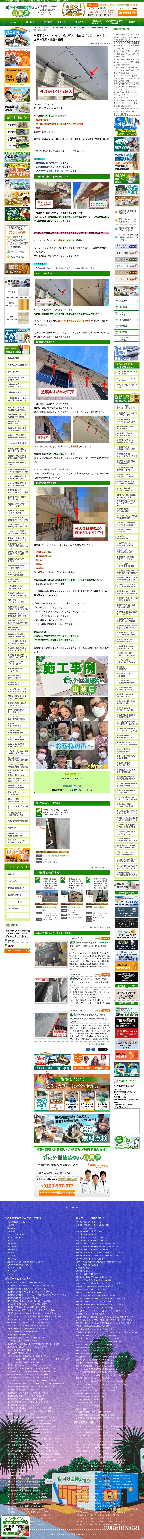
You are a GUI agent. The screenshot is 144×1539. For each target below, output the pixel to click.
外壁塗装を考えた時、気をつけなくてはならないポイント (27, 1393)
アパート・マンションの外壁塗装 (88, 1406)
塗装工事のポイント (15, 372)
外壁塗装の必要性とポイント (86, 1268)
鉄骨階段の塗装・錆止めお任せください (17, 704)
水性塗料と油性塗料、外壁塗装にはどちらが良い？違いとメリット (100, 1503)
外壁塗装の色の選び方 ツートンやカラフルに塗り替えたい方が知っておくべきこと (36, 1295)
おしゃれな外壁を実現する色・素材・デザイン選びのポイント (29, 1494)
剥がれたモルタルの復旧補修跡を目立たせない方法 (18, 525)
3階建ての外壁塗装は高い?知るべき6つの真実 (127, 496)
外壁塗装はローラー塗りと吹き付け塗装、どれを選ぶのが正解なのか (31, 1420)
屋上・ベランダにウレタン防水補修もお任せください (18, 773)
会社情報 (10, 1252)
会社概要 (131, 22)
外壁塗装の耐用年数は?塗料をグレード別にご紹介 (18, 450)
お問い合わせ (13, 909)
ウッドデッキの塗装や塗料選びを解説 (16, 718)
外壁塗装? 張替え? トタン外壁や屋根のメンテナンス (95, 1314)
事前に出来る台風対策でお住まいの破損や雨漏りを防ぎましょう (30, 1478)
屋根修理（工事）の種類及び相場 (15, 422)
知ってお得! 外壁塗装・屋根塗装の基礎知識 (22, 1331)
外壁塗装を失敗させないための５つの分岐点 (23, 1298)
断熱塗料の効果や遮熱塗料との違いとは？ (126, 736)
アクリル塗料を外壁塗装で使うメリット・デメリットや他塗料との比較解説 (103, 1478)
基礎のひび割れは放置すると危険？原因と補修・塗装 (26, 1485)
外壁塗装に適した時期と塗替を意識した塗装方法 (17, 457)
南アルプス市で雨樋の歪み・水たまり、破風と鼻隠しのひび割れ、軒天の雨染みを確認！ (89, 1018)
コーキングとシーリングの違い (18, 807)
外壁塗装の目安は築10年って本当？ (14, 385)
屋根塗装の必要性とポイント (86, 1271)
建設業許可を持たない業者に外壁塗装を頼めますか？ (26, 1262)
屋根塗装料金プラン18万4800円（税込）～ (91, 1240)
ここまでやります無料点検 (114, 22)
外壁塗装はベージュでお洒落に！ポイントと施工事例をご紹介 (29, 1509)
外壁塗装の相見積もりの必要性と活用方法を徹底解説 (26, 1399)
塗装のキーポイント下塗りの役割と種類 (124, 551)
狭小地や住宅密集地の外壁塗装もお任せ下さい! (17, 656)
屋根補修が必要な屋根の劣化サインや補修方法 (17, 635)
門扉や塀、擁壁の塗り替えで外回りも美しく (92, 1289)
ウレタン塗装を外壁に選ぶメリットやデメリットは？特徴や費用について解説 (103, 1481)
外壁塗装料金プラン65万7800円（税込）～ (91, 1237)
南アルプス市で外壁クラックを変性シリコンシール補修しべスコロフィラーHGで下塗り (126, 111)
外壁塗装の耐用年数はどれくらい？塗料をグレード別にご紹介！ (30, 1365)
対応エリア (11, 1256)
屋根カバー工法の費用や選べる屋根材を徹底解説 (17, 436)
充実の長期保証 (12, 1246)
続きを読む (103, 1039)
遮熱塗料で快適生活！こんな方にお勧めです (92, 1451)
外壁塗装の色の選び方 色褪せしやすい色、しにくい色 (26, 1289)
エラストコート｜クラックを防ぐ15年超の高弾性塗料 (95, 1457)
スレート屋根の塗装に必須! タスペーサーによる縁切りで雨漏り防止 (31, 1411)
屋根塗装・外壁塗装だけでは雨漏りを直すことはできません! (28, 1328)
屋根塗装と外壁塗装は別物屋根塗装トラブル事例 (18, 553)
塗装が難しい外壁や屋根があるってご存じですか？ (127, 627)
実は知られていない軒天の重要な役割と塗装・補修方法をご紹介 (99, 1341)
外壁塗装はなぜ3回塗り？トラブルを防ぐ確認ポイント (26, 1396)
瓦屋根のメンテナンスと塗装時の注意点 (17, 683)
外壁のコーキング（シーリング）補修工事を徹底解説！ (96, 1308)
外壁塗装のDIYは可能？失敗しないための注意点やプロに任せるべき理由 (33, 1344)
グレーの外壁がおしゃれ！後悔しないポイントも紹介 (127, 798)
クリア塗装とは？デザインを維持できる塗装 (18, 491)
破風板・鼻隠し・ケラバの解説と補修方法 (18, 580)
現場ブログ (46, 27)
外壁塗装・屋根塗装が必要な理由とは (20, 1334)
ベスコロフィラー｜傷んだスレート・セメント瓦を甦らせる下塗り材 (100, 1439)
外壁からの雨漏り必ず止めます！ (88, 1265)
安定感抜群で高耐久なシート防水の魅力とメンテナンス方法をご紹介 (31, 1460)
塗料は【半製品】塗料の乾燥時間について (17, 800)
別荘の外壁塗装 (81, 1409)
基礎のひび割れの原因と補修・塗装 (123, 764)
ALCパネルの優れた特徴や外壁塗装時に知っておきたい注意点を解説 (31, 1426)
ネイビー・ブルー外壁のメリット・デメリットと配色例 (27, 1497)
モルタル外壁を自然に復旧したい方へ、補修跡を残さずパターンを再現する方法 (35, 1383)
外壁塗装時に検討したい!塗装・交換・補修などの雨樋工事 (97, 1353)
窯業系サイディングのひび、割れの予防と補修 (126, 633)
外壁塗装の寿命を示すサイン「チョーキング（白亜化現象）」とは (31, 1374)
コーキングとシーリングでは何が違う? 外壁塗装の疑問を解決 (29, 1423)
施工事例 (30, 22)
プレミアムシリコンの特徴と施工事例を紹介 (125, 853)
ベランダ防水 (17, 145)
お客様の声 (47, 22)
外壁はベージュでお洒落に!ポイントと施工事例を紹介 (127, 819)
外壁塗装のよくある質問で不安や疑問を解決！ (127, 414)
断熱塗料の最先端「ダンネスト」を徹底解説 (127, 743)
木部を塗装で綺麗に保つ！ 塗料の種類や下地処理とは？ (27, 1469)
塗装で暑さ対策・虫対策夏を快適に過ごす (17, 498)
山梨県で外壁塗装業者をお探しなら (20, 1265)
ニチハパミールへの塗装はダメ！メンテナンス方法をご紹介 (28, 1472)
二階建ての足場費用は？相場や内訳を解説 (126, 606)
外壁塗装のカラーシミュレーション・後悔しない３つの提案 (28, 1301)
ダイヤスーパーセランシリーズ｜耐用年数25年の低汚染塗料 (97, 1442)
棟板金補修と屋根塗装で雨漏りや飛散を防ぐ (17, 745)
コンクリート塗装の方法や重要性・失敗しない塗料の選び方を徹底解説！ (102, 1384)
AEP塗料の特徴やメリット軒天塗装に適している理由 (127, 874)
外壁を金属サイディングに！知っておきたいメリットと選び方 (98, 1311)
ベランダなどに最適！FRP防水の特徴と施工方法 (18, 766)
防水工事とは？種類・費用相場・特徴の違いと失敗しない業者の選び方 (32, 1451)
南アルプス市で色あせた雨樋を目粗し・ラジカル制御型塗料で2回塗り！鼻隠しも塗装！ (126, 70)
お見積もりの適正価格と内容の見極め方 (126, 462)
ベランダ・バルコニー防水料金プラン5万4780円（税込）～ (97, 1246)
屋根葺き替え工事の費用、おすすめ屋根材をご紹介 (94, 1277)
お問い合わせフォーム (82, 790)
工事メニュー (63, 22)
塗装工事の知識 (13, 358)
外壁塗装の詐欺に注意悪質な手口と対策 (125, 469)
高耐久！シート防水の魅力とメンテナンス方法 (17, 779)
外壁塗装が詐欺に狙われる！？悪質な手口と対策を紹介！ (27, 1402)
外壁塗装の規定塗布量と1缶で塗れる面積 (126, 695)
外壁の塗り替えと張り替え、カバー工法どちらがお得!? (27, 1347)
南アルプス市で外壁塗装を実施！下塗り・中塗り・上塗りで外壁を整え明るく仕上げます (126, 103)
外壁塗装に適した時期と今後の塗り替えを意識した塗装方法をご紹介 (31, 1368)
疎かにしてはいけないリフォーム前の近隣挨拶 (126, 482)
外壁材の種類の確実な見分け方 (123, 510)
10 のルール (11, 1240)
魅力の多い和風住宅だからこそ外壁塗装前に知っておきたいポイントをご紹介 (103, 1323)
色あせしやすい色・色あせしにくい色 (126, 229)
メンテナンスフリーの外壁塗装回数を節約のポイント (127, 517)
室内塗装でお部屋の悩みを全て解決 (88, 1292)
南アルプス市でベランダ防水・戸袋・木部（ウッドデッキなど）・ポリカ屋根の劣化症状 (89, 982)
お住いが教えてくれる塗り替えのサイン (16, 378)
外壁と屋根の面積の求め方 (18, 821)
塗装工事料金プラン (97, 22)
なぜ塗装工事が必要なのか (18, 365)
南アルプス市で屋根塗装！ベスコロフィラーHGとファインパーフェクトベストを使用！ (126, 95)
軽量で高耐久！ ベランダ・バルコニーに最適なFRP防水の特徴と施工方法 (33, 1454)
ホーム (13, 22)
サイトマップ (13, 915)
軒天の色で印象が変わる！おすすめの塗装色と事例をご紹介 (97, 1344)
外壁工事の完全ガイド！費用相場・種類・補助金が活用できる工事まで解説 (34, 1316)
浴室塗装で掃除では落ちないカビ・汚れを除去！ (93, 1378)
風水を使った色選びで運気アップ (127, 212)
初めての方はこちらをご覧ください (88, 1222)
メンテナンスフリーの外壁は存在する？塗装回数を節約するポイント (31, 1356)
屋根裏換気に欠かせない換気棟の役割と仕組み (17, 786)
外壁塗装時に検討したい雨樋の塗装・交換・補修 (17, 615)
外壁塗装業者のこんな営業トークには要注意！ (127, 613)
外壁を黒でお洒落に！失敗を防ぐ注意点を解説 (126, 805)
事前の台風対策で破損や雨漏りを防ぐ (124, 750)
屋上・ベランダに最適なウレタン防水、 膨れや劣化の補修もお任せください (34, 1457)
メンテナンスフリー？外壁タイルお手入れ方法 (126, 661)
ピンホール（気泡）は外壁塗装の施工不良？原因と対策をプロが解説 (31, 1387)
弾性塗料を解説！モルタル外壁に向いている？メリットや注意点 (30, 1518)
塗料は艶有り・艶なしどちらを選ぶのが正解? (126, 647)
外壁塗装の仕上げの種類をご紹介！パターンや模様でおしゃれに (30, 1524)
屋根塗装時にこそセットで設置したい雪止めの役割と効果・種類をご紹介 (102, 1357)
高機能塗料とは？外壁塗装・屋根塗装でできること (18, 546)
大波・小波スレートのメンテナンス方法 (16, 841)
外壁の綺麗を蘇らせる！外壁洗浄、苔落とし (126, 702)
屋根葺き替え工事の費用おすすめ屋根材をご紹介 (17, 429)
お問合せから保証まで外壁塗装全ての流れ (91, 1231)
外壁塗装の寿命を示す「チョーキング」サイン (17, 505)
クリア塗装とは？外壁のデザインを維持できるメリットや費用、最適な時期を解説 (105, 1485)
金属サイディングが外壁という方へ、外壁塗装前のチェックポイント (100, 1524)
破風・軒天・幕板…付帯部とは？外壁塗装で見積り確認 (96, 1335)
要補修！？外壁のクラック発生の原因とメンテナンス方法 (27, 1377)
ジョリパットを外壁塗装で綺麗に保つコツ (127, 682)
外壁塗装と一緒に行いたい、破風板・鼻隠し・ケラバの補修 (97, 1338)
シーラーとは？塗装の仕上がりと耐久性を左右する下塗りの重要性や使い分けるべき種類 (107, 1509)
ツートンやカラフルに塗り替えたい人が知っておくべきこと (128, 237)
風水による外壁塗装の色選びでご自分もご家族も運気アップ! (28, 1304)
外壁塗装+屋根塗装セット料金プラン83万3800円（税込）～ (97, 1243)
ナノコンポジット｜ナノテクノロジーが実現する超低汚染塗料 (98, 1454)
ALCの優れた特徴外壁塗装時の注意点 (15, 814)
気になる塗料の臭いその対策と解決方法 (124, 489)
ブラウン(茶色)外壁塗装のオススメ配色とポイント (127, 826)
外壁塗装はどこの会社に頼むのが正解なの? (22, 1414)
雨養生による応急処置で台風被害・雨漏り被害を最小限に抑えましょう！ (33, 1481)
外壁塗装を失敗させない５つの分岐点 (126, 427)
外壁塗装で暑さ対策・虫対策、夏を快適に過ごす (93, 1412)
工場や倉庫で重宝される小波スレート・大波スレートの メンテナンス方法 (33, 1442)
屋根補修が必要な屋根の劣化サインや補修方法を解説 (95, 1363)
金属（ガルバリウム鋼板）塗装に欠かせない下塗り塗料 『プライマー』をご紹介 (104, 1515)
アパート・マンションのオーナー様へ (126, 379)
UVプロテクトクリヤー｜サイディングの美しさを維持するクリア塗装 (101, 1460)
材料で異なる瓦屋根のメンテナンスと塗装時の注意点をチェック (99, 1329)
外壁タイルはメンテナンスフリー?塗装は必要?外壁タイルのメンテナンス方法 (104, 1320)
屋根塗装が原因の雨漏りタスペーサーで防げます (17, 649)
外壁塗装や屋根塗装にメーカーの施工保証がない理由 (127, 579)
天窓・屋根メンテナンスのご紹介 (16, 601)
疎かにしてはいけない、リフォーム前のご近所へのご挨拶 (27, 1319)
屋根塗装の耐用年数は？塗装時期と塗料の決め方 (126, 778)
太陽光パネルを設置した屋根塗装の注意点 (126, 716)
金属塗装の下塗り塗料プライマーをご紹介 (125, 558)
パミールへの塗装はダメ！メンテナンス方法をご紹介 (127, 730)
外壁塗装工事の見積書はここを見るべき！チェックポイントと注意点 (100, 1252)
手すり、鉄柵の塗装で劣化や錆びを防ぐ (16, 711)
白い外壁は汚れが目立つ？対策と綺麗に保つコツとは (127, 812)
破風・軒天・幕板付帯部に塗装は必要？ (16, 573)
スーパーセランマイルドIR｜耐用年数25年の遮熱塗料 (95, 1436)
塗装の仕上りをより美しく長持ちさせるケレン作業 (18, 539)
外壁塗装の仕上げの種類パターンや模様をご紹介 (126, 846)
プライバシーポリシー (16, 902)
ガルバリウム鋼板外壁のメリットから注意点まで (126, 524)
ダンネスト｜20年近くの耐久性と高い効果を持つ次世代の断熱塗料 (100, 1463)
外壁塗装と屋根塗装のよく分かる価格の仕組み (92, 1225)
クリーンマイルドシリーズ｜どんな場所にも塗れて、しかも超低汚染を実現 (103, 1469)
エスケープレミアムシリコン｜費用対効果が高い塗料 (95, 1445)
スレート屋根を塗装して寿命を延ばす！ (90, 1399)
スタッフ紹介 (13, 881)
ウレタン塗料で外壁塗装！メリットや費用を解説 (18, 477)
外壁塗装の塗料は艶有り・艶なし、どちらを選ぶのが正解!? (97, 1500)
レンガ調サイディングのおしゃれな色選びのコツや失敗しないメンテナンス (34, 1380)
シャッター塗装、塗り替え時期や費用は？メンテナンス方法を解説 (100, 1381)
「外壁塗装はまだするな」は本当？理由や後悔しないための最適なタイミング (35, 1313)
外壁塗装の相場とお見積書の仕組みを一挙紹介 (92, 1249)
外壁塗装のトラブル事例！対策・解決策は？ (127, 771)
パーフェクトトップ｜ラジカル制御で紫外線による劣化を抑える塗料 (100, 1426)
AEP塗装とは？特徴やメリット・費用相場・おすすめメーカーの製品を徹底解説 (104, 1488)
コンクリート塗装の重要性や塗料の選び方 (16, 738)
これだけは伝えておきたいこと (18, 1234)
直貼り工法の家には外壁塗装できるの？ (124, 640)
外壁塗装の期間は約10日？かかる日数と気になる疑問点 (27, 1307)
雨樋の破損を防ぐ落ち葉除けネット (14, 628)
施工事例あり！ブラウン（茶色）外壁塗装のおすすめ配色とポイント (31, 1512)
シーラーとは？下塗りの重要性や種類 (125, 565)
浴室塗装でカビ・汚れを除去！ (15, 725)
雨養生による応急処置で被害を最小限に (126, 757)
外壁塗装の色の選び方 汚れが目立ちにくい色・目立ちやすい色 (29, 1292)
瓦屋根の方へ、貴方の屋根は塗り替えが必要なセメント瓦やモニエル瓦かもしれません (107, 1332)
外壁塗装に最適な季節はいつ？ (17, 464)
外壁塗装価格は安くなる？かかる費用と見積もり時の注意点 (97, 1256)
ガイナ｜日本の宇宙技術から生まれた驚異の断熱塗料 (95, 1466)
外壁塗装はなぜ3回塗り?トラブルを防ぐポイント (17, 567)
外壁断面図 (12, 828)
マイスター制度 (12, 1243)
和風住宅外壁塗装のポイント (124, 668)
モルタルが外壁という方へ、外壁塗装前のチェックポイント (97, 1518)
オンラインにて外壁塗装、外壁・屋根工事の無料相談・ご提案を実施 (100, 1298)
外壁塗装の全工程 (14, 392)
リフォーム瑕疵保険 (14, 1237)
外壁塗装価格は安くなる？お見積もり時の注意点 (18, 416)
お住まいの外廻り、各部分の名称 (19, 1350)
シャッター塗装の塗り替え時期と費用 (15, 731)
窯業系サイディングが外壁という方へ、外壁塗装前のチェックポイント (101, 1521)
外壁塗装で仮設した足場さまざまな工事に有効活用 (127, 592)
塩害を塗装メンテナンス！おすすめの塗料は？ (18, 793)
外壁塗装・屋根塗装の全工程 (86, 1234)
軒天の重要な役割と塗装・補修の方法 (15, 587)
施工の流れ (80, 22)
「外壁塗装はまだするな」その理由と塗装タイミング (18, 399)
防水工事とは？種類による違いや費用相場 (18, 759)
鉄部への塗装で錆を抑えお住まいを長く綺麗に (17, 697)
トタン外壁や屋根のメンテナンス (15, 670)
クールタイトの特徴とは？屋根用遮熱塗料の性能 (127, 860)
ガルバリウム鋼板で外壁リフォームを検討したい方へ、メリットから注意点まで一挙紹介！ (39, 1359)
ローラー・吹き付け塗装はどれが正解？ (124, 688)
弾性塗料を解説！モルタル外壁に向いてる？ (127, 839)
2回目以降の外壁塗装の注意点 (123, 537)
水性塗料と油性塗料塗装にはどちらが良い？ (126, 654)
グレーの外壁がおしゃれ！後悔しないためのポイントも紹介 (28, 1500)
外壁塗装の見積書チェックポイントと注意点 (127, 455)
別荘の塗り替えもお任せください (127, 386)
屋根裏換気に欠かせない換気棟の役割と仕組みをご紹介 (27, 1463)
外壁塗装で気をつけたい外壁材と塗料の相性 (17, 834)
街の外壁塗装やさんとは (16, 1222)
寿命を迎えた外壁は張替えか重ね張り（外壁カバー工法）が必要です (100, 1283)
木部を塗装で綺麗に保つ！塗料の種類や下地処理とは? (127, 723)
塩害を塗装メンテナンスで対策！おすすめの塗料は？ (26, 1466)
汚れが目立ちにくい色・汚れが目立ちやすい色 (128, 220)
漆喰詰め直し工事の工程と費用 (124, 675)
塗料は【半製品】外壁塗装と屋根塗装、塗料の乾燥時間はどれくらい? (32, 1417)
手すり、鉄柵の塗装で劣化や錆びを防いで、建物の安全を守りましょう (101, 1372)
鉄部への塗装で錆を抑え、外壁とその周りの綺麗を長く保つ (97, 1366)
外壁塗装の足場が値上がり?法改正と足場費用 (127, 599)
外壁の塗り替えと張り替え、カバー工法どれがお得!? (126, 503)
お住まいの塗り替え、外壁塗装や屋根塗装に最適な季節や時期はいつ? (32, 1371)
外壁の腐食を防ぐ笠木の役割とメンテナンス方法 (18, 608)
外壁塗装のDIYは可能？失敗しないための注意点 (126, 620)
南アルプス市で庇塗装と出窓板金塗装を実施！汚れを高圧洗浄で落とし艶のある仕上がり (126, 45)
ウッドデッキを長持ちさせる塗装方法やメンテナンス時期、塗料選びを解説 (103, 1375)
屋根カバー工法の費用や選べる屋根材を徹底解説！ (94, 1280)
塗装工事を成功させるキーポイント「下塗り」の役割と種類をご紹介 (100, 1512)
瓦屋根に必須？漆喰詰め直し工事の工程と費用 (92, 1326)
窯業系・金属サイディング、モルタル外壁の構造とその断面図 (29, 1432)
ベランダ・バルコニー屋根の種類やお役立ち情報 (18, 752)
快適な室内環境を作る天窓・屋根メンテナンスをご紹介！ (96, 1347)
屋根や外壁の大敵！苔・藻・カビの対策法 (125, 709)
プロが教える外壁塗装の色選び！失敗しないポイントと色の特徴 (30, 1285)
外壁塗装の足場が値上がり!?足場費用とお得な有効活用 (95, 1415)
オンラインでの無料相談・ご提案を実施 (126, 407)
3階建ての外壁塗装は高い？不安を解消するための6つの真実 (28, 1325)
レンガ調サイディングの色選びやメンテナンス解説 (18, 519)
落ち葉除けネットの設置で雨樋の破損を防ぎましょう (95, 1360)
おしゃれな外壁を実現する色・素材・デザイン (127, 785)
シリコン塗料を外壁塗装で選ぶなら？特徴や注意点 (18, 484)
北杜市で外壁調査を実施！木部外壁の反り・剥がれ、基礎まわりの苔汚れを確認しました (89, 946)
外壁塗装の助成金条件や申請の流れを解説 (126, 421)
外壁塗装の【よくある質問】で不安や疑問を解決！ (25, 1282)
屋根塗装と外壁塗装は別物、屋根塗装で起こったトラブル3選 (29, 1408)
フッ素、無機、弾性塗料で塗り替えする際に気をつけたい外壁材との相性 (33, 1439)
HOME (37, 27)
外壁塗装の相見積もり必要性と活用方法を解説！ (127, 441)
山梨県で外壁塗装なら (16, 888)
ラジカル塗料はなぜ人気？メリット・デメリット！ (127, 867)
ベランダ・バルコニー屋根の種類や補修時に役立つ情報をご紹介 (30, 1448)
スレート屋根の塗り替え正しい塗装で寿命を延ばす (18, 642)
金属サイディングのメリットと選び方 (15, 663)
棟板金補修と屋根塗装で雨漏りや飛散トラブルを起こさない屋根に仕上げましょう (36, 1445)
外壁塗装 (17, 125)
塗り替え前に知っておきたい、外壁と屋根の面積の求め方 (27, 1429)
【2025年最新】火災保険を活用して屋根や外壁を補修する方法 (98, 1262)
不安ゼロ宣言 (12, 1249)
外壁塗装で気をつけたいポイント (17, 560)
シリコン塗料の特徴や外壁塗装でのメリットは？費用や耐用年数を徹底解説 (103, 1475)
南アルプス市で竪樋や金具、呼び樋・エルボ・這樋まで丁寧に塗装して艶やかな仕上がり (126, 62)
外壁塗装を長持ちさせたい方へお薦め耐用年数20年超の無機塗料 (99, 1506)
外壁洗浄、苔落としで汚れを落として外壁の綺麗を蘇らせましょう (100, 1390)
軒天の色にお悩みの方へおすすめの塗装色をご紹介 (18, 594)
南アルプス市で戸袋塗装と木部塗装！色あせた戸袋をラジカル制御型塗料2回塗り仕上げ (126, 53)
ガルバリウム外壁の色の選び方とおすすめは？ (23, 1362)
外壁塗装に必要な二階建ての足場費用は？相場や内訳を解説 (97, 1418)
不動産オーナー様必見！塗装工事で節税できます (126, 585)
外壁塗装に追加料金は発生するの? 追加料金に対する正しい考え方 (99, 1305)
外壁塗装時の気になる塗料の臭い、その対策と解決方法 (27, 1322)
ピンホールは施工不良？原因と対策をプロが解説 (17, 532)
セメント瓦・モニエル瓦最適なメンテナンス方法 (17, 690)
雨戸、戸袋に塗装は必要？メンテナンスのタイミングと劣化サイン (100, 1387)
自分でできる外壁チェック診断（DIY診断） (22, 1341)
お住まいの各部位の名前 (17, 443)
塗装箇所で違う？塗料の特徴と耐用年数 (125, 544)
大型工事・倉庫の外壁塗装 (85, 1402)
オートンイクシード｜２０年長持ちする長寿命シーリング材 (97, 1472)
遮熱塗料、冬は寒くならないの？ (88, 1491)
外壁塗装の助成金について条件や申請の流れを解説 (94, 1301)
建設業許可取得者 (14, 895)
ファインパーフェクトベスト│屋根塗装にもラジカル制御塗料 (98, 1429)
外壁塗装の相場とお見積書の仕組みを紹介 (126, 448)
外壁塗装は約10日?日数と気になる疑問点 (125, 476)
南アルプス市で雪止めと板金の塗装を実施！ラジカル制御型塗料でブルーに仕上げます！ (126, 86)
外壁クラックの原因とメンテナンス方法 (16, 512)
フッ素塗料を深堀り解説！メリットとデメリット (127, 833)
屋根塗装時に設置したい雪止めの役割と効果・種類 (18, 622)
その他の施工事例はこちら (99, 868)
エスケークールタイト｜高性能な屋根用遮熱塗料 (93, 1448)
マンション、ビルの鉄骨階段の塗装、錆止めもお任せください (98, 1369)
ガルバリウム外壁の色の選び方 (124, 530)
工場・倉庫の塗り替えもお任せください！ (127, 372)
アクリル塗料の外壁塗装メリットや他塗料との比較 (18, 470)
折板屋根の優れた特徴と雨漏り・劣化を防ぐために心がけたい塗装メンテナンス (104, 1317)
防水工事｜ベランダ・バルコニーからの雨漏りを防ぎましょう (98, 1295)
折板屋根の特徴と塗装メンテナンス (14, 676)
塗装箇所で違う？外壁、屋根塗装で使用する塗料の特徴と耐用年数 (100, 1494)
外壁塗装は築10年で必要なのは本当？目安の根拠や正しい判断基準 (31, 1310)
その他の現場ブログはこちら (98, 1044)
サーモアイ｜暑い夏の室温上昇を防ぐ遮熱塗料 (92, 1432)
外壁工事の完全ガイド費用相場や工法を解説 (16, 409)
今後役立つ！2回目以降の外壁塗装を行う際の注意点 (94, 1286)
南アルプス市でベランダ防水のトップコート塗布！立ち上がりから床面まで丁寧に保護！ (126, 78)
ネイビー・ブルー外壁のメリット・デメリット (126, 791)
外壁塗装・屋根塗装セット (17, 139)
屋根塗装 (17, 132)
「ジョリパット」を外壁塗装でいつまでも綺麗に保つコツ (27, 1436)
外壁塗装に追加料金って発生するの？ (124, 434)
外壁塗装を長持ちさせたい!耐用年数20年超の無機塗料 (127, 572)
